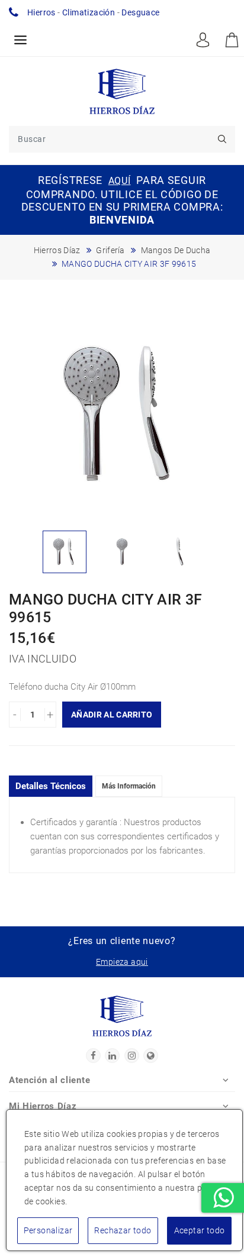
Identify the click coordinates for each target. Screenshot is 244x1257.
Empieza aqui (122, 962)
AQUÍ (119, 180)
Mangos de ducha (176, 250)
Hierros (41, 12)
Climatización (88, 12)
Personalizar (48, 1230)
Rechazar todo (122, 1230)
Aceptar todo (199, 1230)
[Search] (221, 139)
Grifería (110, 250)
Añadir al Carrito (111, 714)
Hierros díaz (57, 250)
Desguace (140, 12)
